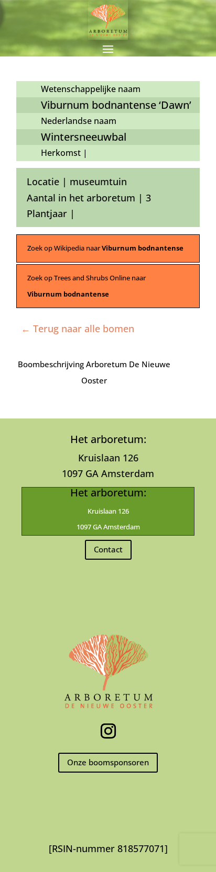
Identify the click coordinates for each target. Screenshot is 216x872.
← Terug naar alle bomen (77, 328)
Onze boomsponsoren (108, 762)
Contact (108, 549)
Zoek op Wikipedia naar (105, 248)
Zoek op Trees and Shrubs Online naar (86, 286)
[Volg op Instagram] (108, 731)
